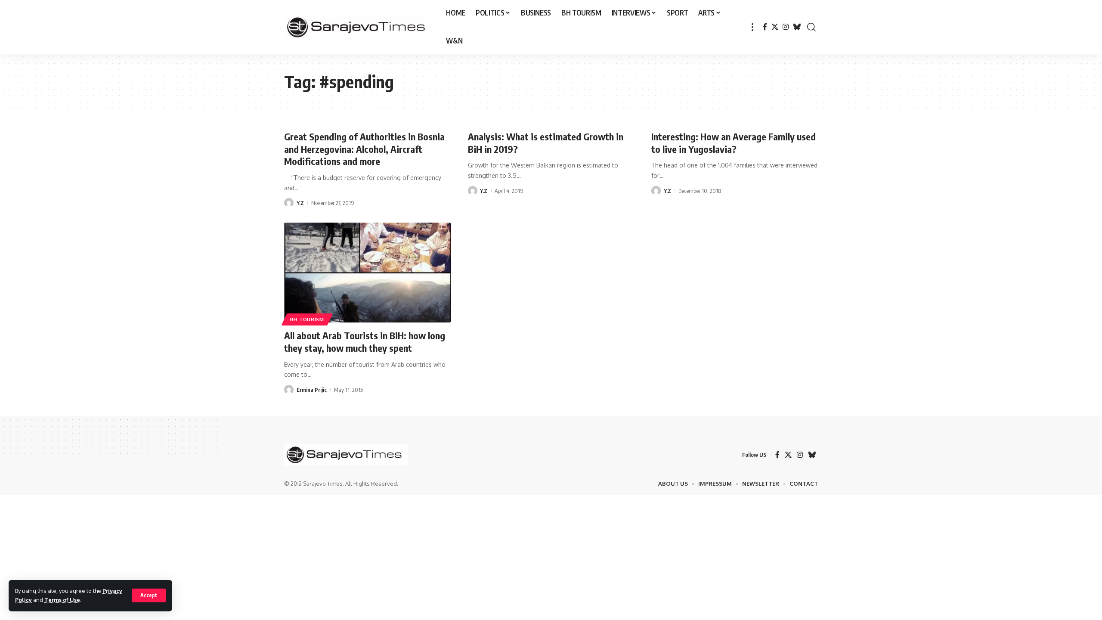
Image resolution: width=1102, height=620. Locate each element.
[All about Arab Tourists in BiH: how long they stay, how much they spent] (367, 272)
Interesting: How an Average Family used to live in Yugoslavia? (733, 142)
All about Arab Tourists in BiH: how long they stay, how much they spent (364, 341)
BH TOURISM (307, 319)
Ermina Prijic (312, 389)
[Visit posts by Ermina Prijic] (289, 389)
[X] (774, 27)
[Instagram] (785, 27)
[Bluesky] (797, 27)
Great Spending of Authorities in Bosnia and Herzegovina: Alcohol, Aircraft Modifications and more (364, 148)
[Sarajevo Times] (358, 27)
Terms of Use (62, 599)
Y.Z (300, 202)
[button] (149, 595)
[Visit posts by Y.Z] (289, 203)
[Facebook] (765, 27)
